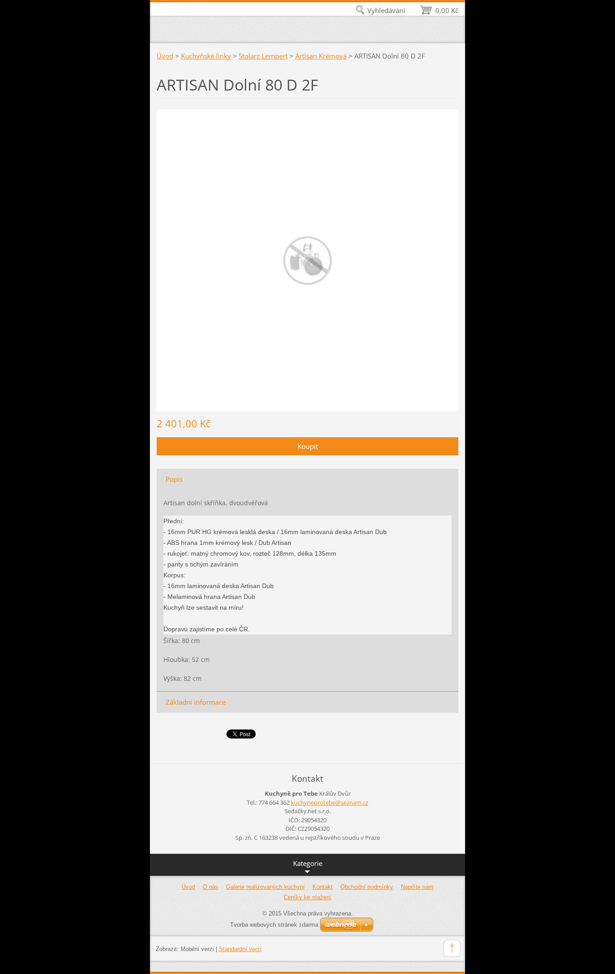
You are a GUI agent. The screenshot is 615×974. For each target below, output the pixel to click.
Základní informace (196, 702)
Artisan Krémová (321, 55)
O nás (210, 886)
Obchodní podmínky (366, 886)
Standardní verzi (240, 949)
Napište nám (417, 886)
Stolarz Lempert (263, 55)
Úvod (165, 55)
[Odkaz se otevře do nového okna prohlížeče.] (307, 259)
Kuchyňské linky (206, 55)
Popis (174, 479)
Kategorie (307, 863)
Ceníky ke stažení (307, 897)
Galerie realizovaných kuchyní (265, 886)
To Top (452, 948)
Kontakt (322, 886)
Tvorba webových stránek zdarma (274, 924)
